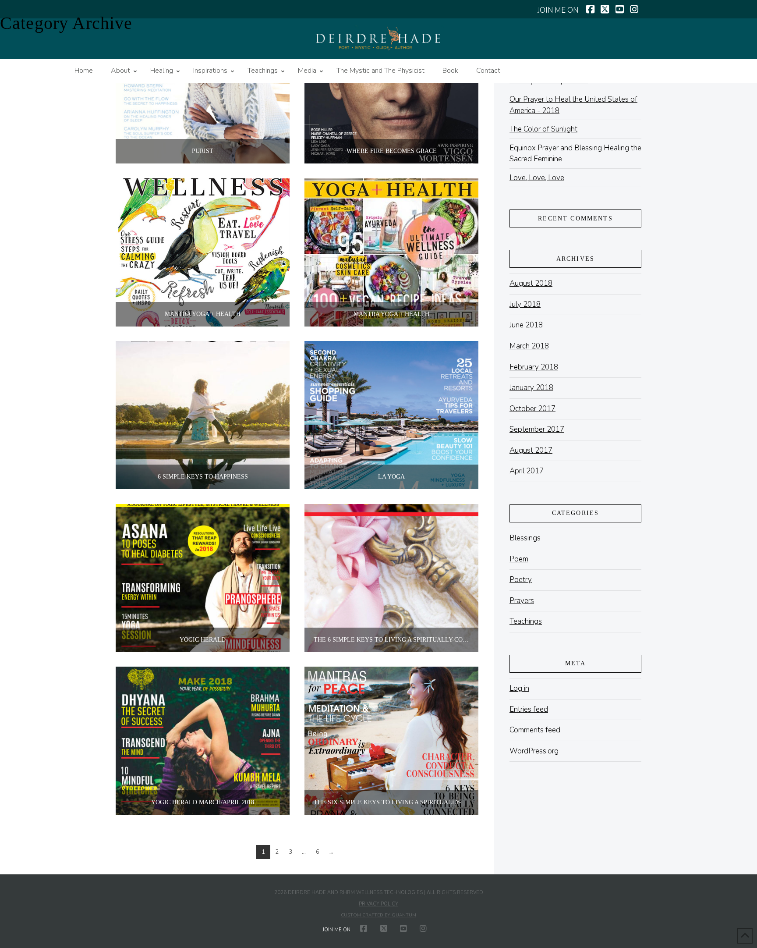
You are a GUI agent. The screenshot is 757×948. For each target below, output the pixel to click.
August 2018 (530, 283)
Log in (519, 688)
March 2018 (529, 346)
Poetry (520, 580)
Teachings (525, 621)
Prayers (521, 601)
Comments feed (534, 730)
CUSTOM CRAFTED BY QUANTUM (378, 915)
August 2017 (530, 450)
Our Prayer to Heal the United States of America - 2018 (573, 105)
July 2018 (525, 304)
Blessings (525, 538)
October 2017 (532, 409)
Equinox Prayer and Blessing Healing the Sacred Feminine (575, 153)
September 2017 (536, 429)
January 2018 (531, 388)
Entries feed (528, 709)
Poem (518, 559)
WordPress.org (534, 751)
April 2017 (526, 471)
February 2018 (533, 367)
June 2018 (526, 325)
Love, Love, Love (536, 178)
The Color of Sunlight (543, 129)
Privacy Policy (378, 904)
